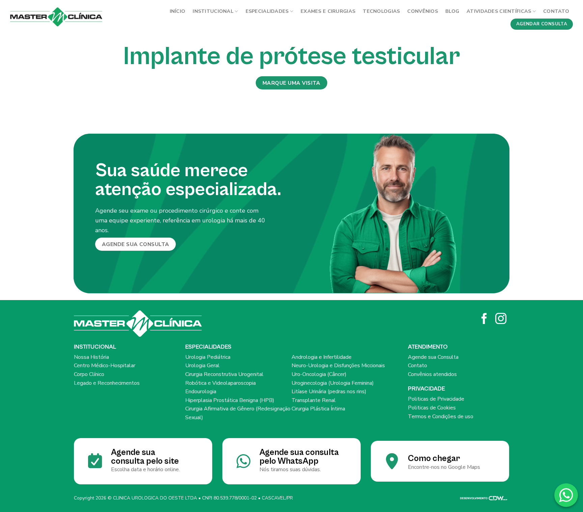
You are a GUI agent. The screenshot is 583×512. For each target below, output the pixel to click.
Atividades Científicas (499, 11)
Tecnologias (381, 11)
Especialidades (267, 11)
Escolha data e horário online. (145, 469)
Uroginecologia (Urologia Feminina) (333, 383)
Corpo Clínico (89, 374)
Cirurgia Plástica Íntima (318, 408)
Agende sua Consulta (433, 357)
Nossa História (91, 357)
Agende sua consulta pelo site (145, 457)
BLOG (452, 11)
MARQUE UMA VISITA (291, 82)
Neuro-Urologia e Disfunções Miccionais (338, 365)
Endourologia (200, 391)
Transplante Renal (314, 400)
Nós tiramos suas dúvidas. (290, 469)
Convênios (422, 11)
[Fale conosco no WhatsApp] (566, 495)
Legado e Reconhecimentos (107, 383)
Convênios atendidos (432, 374)
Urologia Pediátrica (207, 357)
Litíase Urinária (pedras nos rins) (329, 391)
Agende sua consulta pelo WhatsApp (299, 457)
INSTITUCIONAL (213, 11)
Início (178, 11)
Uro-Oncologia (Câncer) (319, 374)
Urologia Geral (202, 365)
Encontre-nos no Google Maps (444, 467)
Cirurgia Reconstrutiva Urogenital (224, 374)
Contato (556, 11)
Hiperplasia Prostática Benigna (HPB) (229, 400)
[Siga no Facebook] (484, 319)
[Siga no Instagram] (500, 319)
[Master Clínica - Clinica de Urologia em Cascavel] (56, 17)
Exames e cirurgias (328, 11)
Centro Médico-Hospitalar (104, 365)
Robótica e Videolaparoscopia (220, 383)
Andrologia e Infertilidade (322, 357)
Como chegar (434, 458)
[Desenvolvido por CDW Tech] (484, 498)
